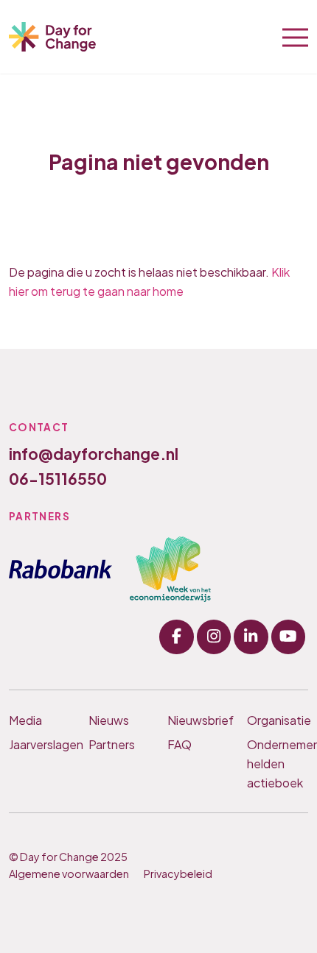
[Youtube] (288, 636)
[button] (295, 35)
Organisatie (278, 720)
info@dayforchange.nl (93, 454)
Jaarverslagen (40, 744)
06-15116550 (58, 479)
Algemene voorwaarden (69, 873)
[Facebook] (176, 636)
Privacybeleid (178, 873)
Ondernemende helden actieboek (278, 763)
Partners (111, 744)
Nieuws (108, 720)
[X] (251, 636)
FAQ (179, 744)
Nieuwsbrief (198, 720)
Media (25, 720)
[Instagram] (214, 636)
